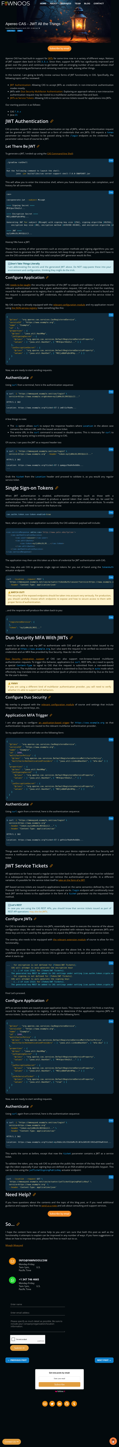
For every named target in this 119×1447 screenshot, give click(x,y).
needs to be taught (20, 284)
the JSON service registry (24, 307)
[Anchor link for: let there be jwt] (37, 146)
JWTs (50, 58)
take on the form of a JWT (71, 880)
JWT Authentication (20, 84)
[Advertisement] (59, 1423)
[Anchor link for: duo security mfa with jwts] (70, 637)
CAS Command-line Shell (60, 153)
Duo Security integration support (24, 658)
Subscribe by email (59, 48)
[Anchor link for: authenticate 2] (30, 1106)
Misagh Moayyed (15, 28)
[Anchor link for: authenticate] (30, 377)
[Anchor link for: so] (17, 1223)
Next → (104, 1360)
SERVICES (66, 3)
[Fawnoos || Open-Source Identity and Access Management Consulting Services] (39, 28)
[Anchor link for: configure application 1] (46, 1000)
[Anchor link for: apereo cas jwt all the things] (62, 23)
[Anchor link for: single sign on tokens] (55, 487)
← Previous (17, 1360)
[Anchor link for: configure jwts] (34, 918)
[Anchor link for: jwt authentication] (50, 120)
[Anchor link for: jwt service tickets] (50, 865)
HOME (43, 3)
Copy (111, 160)
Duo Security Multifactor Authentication (41, 91)
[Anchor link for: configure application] (46, 277)
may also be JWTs (38, 911)
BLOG (87, 3)
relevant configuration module (69, 304)
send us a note (49, 1205)
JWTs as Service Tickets (22, 98)
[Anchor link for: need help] (33, 1194)
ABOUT (53, 3)
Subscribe (59, 1384)
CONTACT (99, 3)
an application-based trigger (54, 722)
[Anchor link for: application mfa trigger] (50, 715)
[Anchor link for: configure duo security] (48, 697)
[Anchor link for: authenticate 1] (30, 804)
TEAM (78, 3)
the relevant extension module (69, 939)
